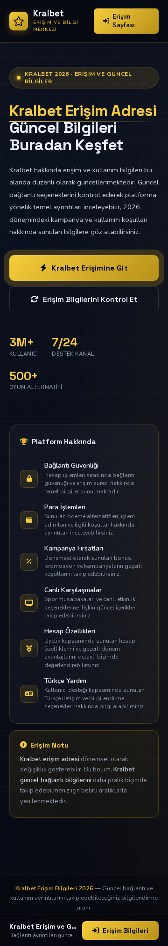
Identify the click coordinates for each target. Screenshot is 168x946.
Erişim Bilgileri (125, 930)
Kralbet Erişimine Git (89, 268)
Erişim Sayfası (123, 21)
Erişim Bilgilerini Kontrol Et (90, 299)
